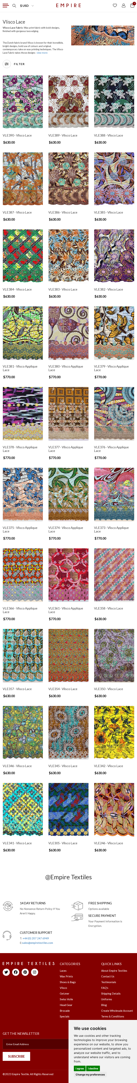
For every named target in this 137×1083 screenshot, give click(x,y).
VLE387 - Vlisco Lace (17, 212)
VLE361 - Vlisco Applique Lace (65, 610)
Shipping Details (111, 993)
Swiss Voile (66, 999)
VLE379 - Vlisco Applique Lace (111, 368)
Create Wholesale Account (117, 1010)
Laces (63, 970)
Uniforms (106, 999)
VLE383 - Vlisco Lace (62, 289)
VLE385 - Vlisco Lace (108, 212)
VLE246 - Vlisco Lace (108, 843)
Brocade (65, 1010)
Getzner (64, 993)
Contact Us (107, 976)
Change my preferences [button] (90, 1074)
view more (42, 52)
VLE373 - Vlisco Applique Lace (111, 529)
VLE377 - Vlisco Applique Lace (65, 449)
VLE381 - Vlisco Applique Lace (20, 368)
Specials (64, 1016)
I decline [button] (93, 1068)
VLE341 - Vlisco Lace (17, 843)
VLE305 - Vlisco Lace (62, 843)
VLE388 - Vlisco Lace (108, 135)
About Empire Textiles (114, 970)
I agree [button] (80, 1068)
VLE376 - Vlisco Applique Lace (111, 449)
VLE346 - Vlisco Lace (17, 766)
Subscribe (16, 1056)
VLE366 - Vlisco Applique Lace (20, 610)
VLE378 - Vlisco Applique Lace (20, 449)
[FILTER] (7, 64)
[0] (132, 5)
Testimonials (108, 982)
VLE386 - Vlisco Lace (62, 212)
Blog (104, 1005)
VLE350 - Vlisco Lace (108, 689)
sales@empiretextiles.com (37, 942)
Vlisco (63, 987)
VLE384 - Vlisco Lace (17, 289)
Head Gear (66, 1005)
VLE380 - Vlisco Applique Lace (65, 368)
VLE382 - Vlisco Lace (108, 289)
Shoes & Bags (68, 982)
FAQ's (104, 987)
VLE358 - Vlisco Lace (108, 608)
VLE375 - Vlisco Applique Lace (20, 529)
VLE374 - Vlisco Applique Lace (65, 529)
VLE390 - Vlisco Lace (17, 135)
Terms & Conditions (112, 1016)
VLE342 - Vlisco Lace (108, 766)
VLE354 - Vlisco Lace (62, 689)
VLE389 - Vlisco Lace (62, 135)
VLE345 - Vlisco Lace (62, 766)
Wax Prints (66, 976)
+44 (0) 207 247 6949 (36, 938)
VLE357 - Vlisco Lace (17, 689)
